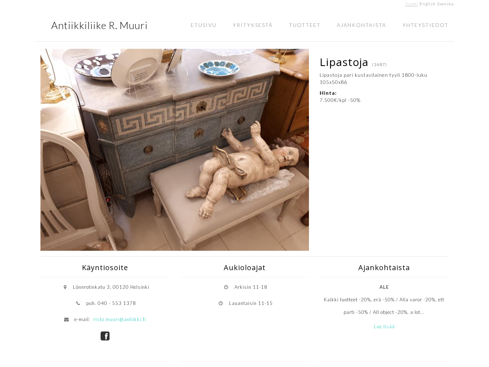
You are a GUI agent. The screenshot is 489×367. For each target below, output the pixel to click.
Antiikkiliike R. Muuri (99, 25)
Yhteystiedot (425, 25)
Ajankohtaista (361, 25)
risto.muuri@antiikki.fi (119, 319)
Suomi (411, 3)
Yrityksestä (253, 25)
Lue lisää (384, 326)
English (428, 3)
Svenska (445, 3)
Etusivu (204, 25)
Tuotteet (305, 25)
